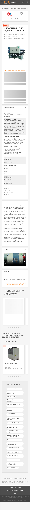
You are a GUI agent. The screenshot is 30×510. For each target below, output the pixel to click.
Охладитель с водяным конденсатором (12, 456)
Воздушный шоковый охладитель (12, 400)
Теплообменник (11, 396)
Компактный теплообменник (14, 452)
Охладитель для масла (12, 467)
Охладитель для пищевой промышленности (13, 448)
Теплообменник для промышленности (12, 443)
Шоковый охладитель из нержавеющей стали (13, 436)
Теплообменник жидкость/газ (14, 439)
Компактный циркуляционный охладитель (14, 419)
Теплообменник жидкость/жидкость (13, 405)
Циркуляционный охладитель (14, 389)
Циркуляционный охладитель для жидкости (14, 392)
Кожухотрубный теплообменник (14, 422)
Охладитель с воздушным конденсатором (13, 431)
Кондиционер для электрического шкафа (12, 463)
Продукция (14, 19)
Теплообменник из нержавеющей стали (12, 426)
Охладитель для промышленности (11, 414)
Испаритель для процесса (13, 460)
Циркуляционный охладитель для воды (14, 409)
